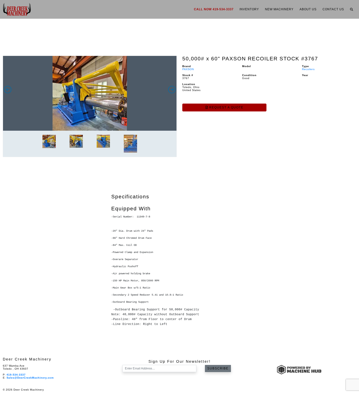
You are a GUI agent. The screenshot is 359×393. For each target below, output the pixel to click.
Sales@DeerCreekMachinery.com (30, 377)
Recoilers (308, 69)
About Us (308, 9)
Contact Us (333, 9)
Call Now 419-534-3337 (214, 9)
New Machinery (279, 9)
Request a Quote (225, 107)
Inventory (249, 9)
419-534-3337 (16, 374)
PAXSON (188, 69)
